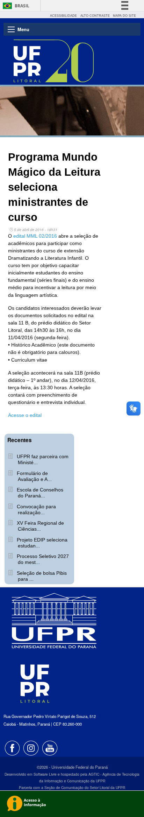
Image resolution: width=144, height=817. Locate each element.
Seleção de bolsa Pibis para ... (41, 576)
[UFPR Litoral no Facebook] (12, 747)
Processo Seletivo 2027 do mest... (42, 559)
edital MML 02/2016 (35, 236)
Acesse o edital (25, 415)
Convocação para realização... (35, 509)
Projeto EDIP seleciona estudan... (41, 543)
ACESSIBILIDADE (63, 16)
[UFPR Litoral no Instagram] (31, 747)
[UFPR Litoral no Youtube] (50, 747)
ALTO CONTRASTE (95, 16)
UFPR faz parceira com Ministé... (42, 459)
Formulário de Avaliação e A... (33, 476)
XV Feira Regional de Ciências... (39, 526)
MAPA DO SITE (124, 16)
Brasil (22, 6)
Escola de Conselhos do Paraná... (39, 492)
